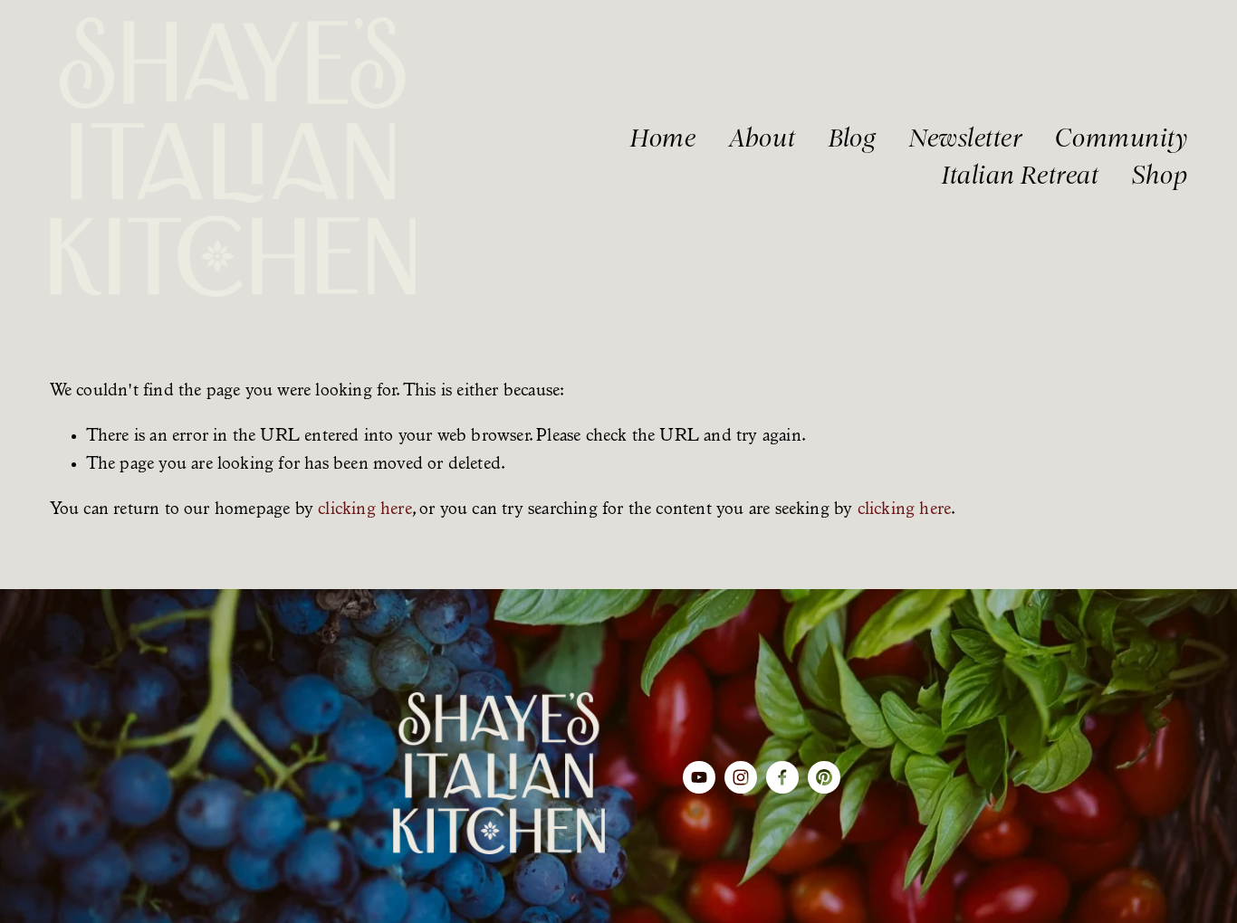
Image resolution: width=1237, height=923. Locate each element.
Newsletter (965, 138)
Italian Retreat (1020, 175)
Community (1121, 138)
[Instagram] (740, 777)
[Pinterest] (824, 777)
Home (662, 138)
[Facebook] (782, 777)
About (762, 138)
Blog (852, 138)
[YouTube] (699, 777)
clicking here (365, 510)
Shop (1159, 175)
